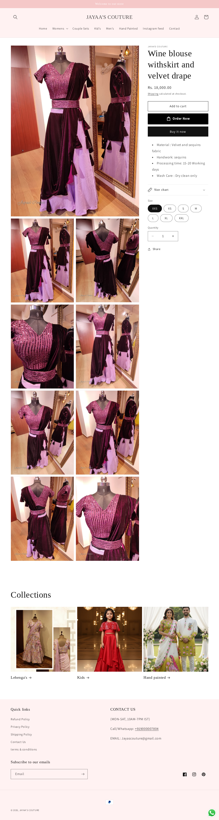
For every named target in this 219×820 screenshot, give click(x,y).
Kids (81, 677)
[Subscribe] (82, 774)
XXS (154, 208)
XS (170, 208)
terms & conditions (24, 749)
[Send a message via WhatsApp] (212, 813)
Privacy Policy (20, 727)
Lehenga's (19, 677)
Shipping (153, 93)
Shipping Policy (21, 734)
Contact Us (18, 742)
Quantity (153, 227)
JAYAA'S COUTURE (29, 810)
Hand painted (155, 677)
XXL (181, 218)
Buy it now (178, 131)
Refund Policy (20, 719)
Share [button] (157, 249)
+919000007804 (147, 728)
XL (166, 218)
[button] (15, 17)
